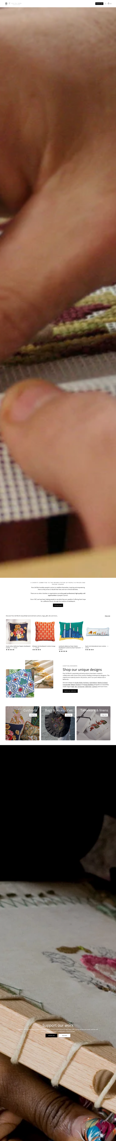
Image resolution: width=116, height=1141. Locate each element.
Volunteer (64, 1035)
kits (76, 686)
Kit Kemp (86, 683)
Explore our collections (70, 691)
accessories (81, 686)
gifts (73, 686)
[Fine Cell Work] (13, 3)
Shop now (107, 616)
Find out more (58, 605)
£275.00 (15, 647)
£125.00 (60, 649)
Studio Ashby (79, 683)
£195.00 (37, 647)
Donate (99, 3)
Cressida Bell (66, 684)
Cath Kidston (93, 683)
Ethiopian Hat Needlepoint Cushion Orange (43, 646)
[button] (105, 3)
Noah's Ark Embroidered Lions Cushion (95, 646)
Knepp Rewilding (89, 684)
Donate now (51, 1035)
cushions (94, 686)
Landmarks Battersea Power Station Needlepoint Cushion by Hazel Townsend (70, 646)
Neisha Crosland (102, 683)
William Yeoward (76, 684)
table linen (88, 686)
